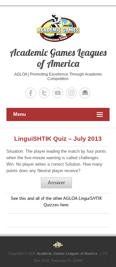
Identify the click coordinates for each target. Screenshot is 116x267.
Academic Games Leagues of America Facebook (30, 92)
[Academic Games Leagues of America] (58, 244)
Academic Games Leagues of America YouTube (58, 92)
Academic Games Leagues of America (58, 57)
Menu (19, 114)
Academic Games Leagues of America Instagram (71, 92)
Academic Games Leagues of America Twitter (44, 92)
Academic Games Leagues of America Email (85, 92)
